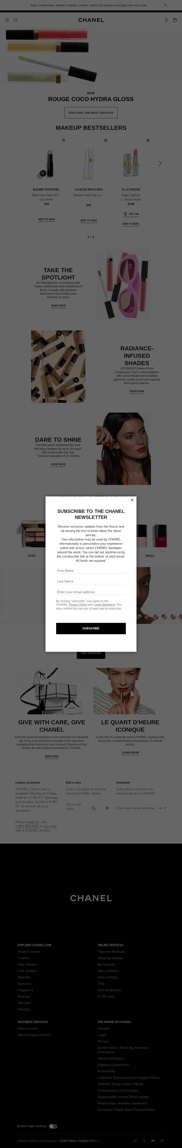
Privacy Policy (78, 604)
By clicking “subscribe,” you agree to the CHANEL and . (86, 602)
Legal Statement (104, 604)
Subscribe (91, 628)
